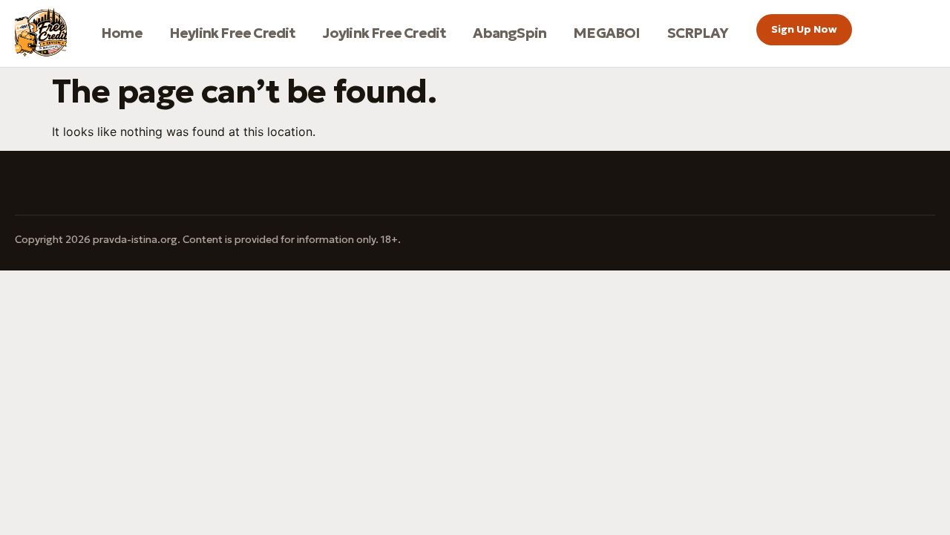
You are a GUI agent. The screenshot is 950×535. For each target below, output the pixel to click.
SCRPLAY (697, 33)
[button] (804, 29)
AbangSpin (509, 33)
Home (121, 33)
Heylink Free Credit (232, 33)
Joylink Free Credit (385, 33)
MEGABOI (606, 33)
